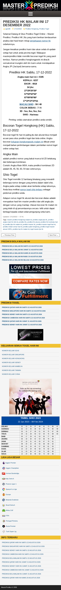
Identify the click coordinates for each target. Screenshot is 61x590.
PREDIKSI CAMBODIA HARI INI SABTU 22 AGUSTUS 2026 (23, 318)
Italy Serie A (9, 479)
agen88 (7, 29)
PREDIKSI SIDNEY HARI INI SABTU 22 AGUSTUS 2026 (22, 314)
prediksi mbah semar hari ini (12, 227)
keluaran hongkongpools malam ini (27, 141)
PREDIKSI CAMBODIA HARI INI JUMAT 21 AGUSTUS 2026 (22, 570)
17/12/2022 (18, 29)
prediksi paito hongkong (31, 227)
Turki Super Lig (10, 531)
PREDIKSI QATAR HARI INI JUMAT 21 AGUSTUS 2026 (21, 321)
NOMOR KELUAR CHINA (11, 374)
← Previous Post (8, 235)
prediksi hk (23, 222)
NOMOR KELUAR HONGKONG (13, 358)
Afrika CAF (9, 510)
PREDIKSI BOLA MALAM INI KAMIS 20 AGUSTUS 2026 (22, 253)
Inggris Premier (10, 463)
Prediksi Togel (44, 29)
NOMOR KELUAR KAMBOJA (12, 366)
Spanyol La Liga (11, 489)
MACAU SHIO (26, 104)
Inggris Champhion (12, 468)
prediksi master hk (29, 224)
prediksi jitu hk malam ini (13, 224)
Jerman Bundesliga (12, 473)
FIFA (7, 515)
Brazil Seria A (10, 505)
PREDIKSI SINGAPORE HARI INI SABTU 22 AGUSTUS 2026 (24, 311)
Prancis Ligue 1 (10, 484)
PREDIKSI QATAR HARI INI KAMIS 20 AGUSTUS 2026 (21, 578)
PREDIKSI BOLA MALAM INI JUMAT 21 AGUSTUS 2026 (22, 250)
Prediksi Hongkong (31, 29)
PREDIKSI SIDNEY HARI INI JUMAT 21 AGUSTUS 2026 (22, 324)
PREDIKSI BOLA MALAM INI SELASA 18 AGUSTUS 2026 (23, 260)
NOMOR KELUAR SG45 (10, 350)
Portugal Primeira (11, 521)
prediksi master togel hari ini (45, 224)
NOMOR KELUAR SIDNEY (11, 362)
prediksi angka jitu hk (40, 220)
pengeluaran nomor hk (40, 41)
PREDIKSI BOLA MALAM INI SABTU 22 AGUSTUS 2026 (22, 246)
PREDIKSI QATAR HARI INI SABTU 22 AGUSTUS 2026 (22, 307)
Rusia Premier (10, 526)
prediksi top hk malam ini (21, 229)
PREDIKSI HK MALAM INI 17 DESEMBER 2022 (26, 23)
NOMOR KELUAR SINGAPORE (13, 354)
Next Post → (54, 235)
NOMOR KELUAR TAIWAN (11, 370)
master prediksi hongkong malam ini (19, 220)
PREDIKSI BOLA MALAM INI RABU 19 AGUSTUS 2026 (22, 256)
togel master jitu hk (36, 229)
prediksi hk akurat (33, 222)
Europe (8, 494)
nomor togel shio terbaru (31, 189)
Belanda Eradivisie (11, 500)
